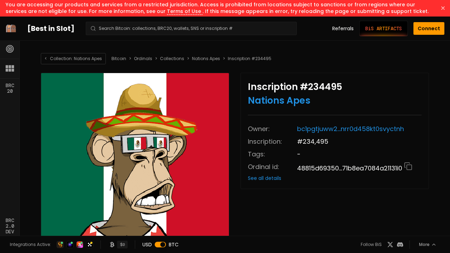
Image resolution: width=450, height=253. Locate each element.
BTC (174, 244)
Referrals (343, 28)
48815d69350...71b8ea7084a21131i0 (350, 168)
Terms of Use (184, 11)
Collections (172, 58)
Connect (429, 28)
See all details (264, 178)
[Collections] (10, 68)
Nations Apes (206, 58)
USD (147, 244)
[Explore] (10, 49)
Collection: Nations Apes (73, 58)
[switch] (160, 244)
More (424, 244)
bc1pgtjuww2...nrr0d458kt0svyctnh (350, 128)
